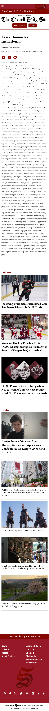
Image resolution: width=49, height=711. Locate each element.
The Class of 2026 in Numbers (17, 11)
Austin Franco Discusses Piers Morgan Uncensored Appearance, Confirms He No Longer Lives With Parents (23, 447)
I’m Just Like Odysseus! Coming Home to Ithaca (23, 530)
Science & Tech (33, 646)
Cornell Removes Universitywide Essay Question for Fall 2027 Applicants (23, 605)
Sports (4, 653)
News (4, 646)
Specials (30, 653)
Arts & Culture (8, 656)
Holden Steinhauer (12, 48)
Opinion (5, 649)
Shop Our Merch (19, 25)
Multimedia (31, 656)
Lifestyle (30, 649)
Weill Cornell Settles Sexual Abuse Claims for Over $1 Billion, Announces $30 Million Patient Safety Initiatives (23, 492)
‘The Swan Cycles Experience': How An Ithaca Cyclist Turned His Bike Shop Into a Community (23, 567)
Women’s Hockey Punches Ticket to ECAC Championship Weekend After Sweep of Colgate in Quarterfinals (24, 346)
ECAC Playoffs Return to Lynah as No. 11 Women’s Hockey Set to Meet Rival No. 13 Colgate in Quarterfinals (24, 389)
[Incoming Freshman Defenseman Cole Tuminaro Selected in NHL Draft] (24, 288)
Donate (32, 25)
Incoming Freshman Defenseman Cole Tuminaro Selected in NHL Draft (24, 305)
